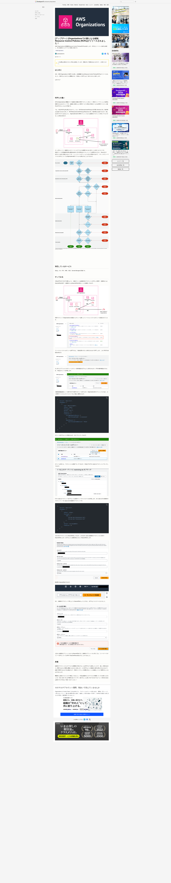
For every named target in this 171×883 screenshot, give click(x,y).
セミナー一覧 (120, 161)
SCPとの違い (38, 12)
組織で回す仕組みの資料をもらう (82, 714)
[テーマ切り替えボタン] (135, 1)
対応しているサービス (39, 14)
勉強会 (101, 4)
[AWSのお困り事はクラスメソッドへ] (82, 731)
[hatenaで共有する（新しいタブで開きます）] (102, 54)
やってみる (37, 16)
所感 (36, 18)
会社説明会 (96, 4)
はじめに (37, 11)
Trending (64, 4)
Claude (71, 4)
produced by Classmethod (49, 1)
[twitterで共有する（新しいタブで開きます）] (108, 54)
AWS (68, 4)
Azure (87, 4)
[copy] (107, 398)
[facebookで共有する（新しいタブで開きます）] (105, 54)
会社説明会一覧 (120, 165)
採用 (108, 4)
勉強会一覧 (120, 169)
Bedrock (76, 4)
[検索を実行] (121, 1)
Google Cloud (82, 4)
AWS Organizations (59, 50)
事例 (105, 4)
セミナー (91, 4)
